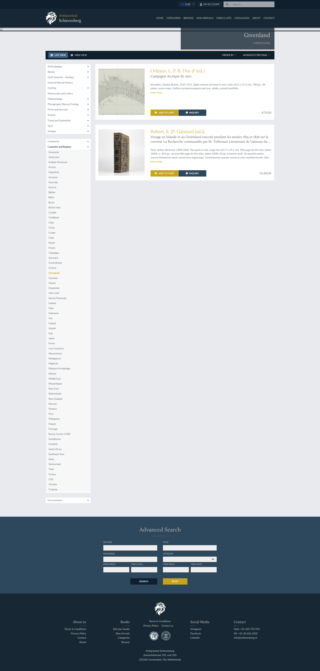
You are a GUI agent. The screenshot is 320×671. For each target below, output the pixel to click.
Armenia (53, 177)
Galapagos (54, 252)
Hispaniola (54, 288)
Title (165, 542)
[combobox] (187, 4)
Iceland (52, 303)
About (256, 18)
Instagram (195, 629)
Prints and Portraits (58, 109)
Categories (173, 18)
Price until (137, 564)
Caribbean (54, 217)
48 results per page (255, 55)
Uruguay (53, 489)
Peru (51, 413)
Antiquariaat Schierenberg (160, 651)
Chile (51, 222)
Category (168, 553)
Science (52, 115)
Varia (50, 126)
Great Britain (55, 262)
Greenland (54, 273)
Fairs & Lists (223, 18)
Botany (51, 71)
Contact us (167, 626)
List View (60, 55)
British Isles (55, 207)
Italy (51, 333)
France (52, 247)
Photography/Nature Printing (63, 104)
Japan (51, 338)
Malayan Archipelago (59, 368)
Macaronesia (55, 353)
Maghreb (53, 363)
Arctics (52, 167)
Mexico (52, 373)
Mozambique (55, 383)
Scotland (53, 444)
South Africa (55, 449)
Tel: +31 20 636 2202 (246, 633)
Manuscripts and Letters (60, 93)
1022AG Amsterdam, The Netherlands (160, 659)
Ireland (52, 323)
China (51, 227)
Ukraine (53, 484)
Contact (269, 18)
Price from (109, 564)
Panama (53, 408)
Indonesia (54, 313)
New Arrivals (205, 18)
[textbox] (187, 4)
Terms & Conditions (75, 629)
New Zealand (55, 398)
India (51, 308)
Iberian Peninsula (57, 298)
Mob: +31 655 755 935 (247, 629)
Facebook (195, 633)
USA (51, 479)
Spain (51, 459)
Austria (52, 187)
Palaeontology (55, 98)
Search (143, 581)
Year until (196, 564)
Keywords (109, 553)
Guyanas (53, 278)
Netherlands (55, 393)
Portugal (53, 429)
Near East (54, 388)
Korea (52, 343)
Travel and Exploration (59, 120)
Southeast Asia (56, 454)
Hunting (52, 88)
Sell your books (121, 629)
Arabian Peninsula (58, 162)
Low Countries (56, 348)
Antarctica (54, 157)
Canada (52, 212)
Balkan (52, 192)
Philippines (54, 418)
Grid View (80, 55)
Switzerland (55, 464)
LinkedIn (195, 638)
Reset (175, 581)
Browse (189, 18)
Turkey (52, 474)
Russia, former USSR (59, 434)
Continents (53, 141)
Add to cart (166, 112)
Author (107, 542)
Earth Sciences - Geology (61, 77)
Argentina (54, 172)
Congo (52, 232)
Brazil (51, 202)
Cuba (51, 237)
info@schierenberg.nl (245, 638)
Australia (53, 182)
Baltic (51, 197)
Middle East (55, 378)
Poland (52, 424)
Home (159, 18)
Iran (51, 318)
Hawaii (52, 283)
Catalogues (241, 18)
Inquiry (194, 112)
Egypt (52, 242)
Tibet (51, 469)
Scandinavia (55, 439)
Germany (53, 257)
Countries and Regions (59, 146)
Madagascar (55, 358)
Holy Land (54, 293)
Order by (228, 55)
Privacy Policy (78, 633)
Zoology (52, 131)
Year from (168, 564)
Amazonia (54, 152)
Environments (55, 500)
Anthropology (55, 66)
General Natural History (60, 82)
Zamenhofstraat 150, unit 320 (160, 655)
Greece (52, 267)
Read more (156, 92)
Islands (52, 328)
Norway (53, 403)
